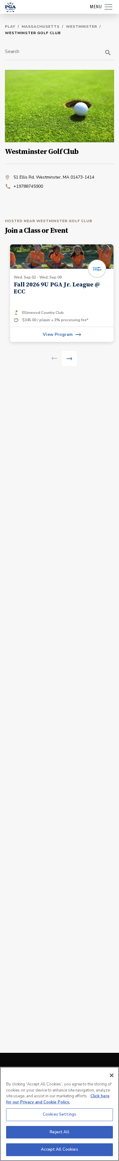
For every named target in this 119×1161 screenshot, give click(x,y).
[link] (62, 293)
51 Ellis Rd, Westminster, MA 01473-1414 (53, 177)
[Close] (111, 1075)
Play (10, 26)
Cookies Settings (59, 1114)
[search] (108, 53)
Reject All (59, 1132)
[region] (59, 1114)
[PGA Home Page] (10, 7)
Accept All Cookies (59, 1149)
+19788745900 (28, 186)
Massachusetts (41, 26)
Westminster (81, 26)
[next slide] (69, 358)
